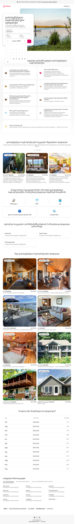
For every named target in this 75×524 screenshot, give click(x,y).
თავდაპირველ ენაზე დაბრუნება (49, 2)
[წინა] (34, 150)
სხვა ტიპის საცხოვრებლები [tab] (22, 481)
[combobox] (18, 32)
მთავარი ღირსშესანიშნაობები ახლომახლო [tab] (42, 481)
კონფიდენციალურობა (33, 521)
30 (25, 59)
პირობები (43, 521)
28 (19, 59)
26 (13, 59)
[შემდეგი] (40, 150)
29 (22, 59)
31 (7, 62)
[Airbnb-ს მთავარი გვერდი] (6, 6)
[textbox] (12, 37)
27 (16, 59)
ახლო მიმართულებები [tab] (8, 481)
